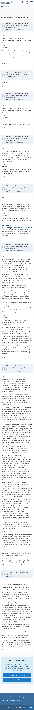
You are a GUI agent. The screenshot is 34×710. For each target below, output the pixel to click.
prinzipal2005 (9, 29)
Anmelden (17, 680)
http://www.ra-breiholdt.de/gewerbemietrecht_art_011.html (16, 227)
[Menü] (31, 2)
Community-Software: (17, 707)
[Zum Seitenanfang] (31, 707)
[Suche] (22, 2)
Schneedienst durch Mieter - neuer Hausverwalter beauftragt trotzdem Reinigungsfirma (17, 25)
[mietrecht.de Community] (7, 2)
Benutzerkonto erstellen (17, 675)
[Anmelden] (27, 2)
